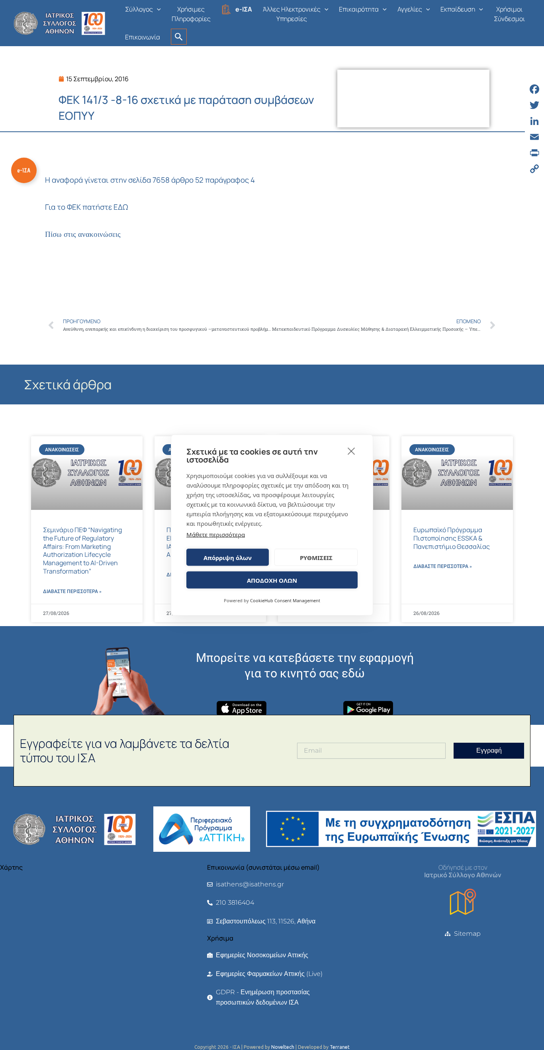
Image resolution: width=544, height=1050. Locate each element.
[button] (157, 9)
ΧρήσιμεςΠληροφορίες (191, 14)
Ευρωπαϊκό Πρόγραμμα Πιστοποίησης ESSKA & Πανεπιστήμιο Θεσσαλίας (451, 538)
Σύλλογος (139, 9)
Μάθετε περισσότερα (215, 535)
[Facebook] (534, 89)
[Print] (534, 153)
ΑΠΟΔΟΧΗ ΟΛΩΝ (272, 580)
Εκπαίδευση (457, 9)
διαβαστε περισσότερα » (72, 591)
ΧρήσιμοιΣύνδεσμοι (509, 14)
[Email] (534, 137)
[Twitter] (534, 105)
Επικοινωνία (142, 37)
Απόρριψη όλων (228, 557)
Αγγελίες (409, 9)
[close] (351, 451)
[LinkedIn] (534, 121)
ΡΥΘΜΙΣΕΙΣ (316, 557)
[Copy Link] (534, 169)
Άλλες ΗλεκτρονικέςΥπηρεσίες (292, 14)
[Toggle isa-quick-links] (24, 170)
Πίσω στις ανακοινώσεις (83, 234)
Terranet (340, 1047)
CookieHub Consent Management (285, 600)
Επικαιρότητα (359, 9)
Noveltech (282, 1047)
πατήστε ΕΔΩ (105, 207)
